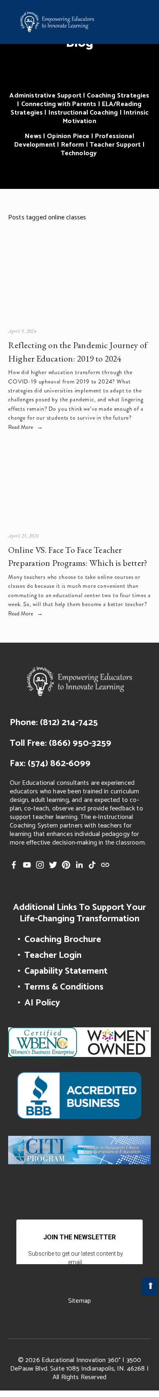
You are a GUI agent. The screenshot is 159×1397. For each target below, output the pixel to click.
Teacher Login (53, 955)
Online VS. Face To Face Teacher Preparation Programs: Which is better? (77, 556)
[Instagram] (40, 865)
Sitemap (79, 1300)
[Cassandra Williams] (118, 865)
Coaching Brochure (62, 939)
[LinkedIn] (79, 865)
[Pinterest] (66, 865)
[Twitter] (53, 865)
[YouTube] (27, 865)
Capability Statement (66, 971)
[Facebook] (14, 865)
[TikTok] (92, 865)
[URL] (105, 865)
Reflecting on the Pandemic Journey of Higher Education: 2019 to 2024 (77, 351)
